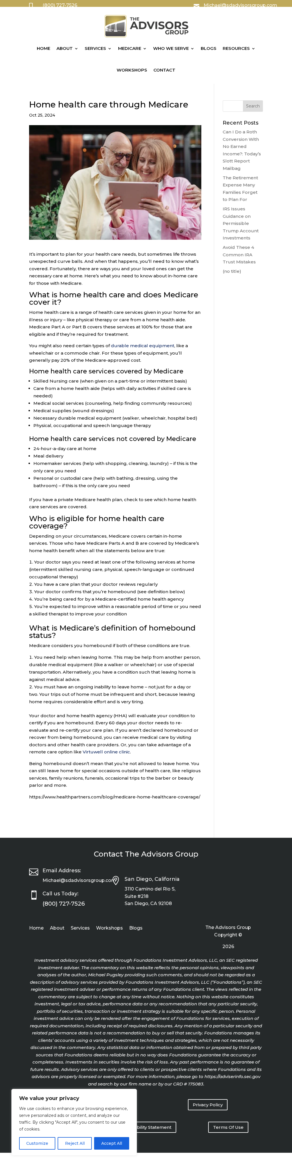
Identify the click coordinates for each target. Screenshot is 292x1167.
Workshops (132, 70)
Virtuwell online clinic (106, 752)
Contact (164, 70)
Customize (37, 1143)
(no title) (232, 271)
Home (43, 48)
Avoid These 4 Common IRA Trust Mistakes (239, 255)
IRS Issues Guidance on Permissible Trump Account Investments (241, 223)
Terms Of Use (228, 1127)
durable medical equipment (142, 345)
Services (95, 48)
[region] (74, 1122)
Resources (236, 48)
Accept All (111, 1143)
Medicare (129, 48)
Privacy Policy (208, 1104)
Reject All (75, 1143)
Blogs (208, 48)
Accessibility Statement (145, 1127)
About (64, 48)
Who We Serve (171, 48)
